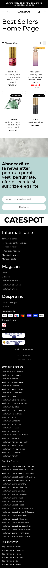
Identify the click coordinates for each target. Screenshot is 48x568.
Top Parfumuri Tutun (11, 554)
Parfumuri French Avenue (13, 410)
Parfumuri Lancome (11, 421)
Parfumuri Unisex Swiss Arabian (16, 529)
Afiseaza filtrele (11, 43)
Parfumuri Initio (9, 417)
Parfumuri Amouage (11, 375)
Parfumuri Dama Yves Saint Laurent (18, 473)
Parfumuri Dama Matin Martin (15, 533)
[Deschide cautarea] (8, 11)
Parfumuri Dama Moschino (14, 515)
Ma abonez (24, 207)
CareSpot (26, 356)
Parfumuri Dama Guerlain (13, 491)
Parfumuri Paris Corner (12, 389)
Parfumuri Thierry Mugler (13, 449)
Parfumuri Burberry (11, 386)
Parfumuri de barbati (11, 285)
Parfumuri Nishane (10, 438)
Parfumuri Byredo (10, 396)
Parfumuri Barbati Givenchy (14, 487)
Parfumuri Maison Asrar (12, 393)
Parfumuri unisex (9, 289)
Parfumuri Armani (10, 379)
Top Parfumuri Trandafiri (13, 550)
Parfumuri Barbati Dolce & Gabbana (18, 512)
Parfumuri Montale (10, 431)
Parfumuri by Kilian (10, 407)
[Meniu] (3, 12)
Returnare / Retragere (12, 251)
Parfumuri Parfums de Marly (15, 442)
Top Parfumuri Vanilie (11, 547)
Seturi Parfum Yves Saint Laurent (17, 480)
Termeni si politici (24, 360)
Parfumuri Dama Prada (12, 498)
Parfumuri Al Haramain (12, 372)
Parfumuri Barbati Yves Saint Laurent (18, 477)
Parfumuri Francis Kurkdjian (14, 403)
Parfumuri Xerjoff (10, 456)
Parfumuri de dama (11, 281)
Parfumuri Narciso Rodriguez (15, 435)
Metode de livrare (10, 255)
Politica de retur (9, 247)
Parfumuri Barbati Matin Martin (16, 536)
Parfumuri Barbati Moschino (15, 519)
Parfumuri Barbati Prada (13, 501)
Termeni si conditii (10, 239)
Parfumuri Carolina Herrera (14, 400)
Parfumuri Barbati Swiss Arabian (16, 526)
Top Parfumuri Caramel (12, 557)
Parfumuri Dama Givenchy (14, 484)
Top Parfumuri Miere (11, 564)
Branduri (6, 277)
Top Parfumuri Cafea (11, 561)
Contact (5, 307)
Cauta (4, 273)
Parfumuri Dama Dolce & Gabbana (17, 508)
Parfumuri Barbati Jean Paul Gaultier (18, 470)
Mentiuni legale (9, 259)
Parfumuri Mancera (10, 428)
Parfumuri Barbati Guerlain (14, 494)
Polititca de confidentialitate (15, 243)
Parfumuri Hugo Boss (12, 414)
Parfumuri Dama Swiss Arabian (16, 522)
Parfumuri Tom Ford (11, 452)
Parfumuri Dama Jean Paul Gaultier (18, 466)
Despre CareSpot (9, 303)
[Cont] (39, 11)
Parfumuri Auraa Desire (12, 382)
